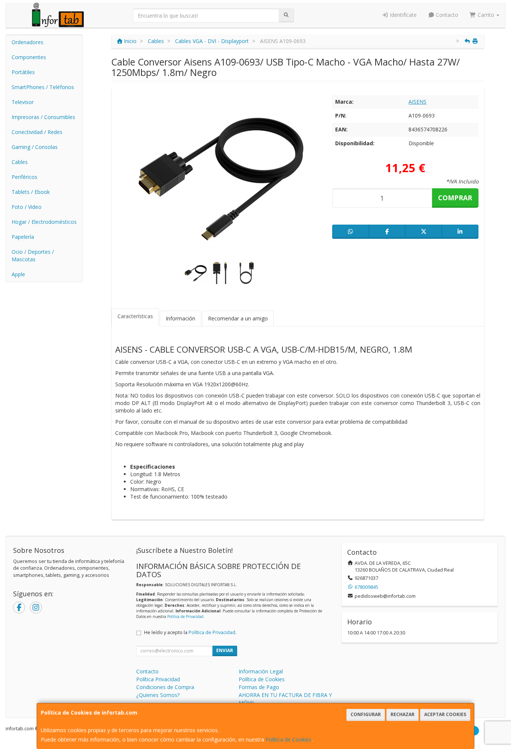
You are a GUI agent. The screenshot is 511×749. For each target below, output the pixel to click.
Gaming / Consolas (35, 146)
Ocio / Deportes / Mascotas (33, 255)
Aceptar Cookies (445, 714)
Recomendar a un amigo (238, 318)
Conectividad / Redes (37, 132)
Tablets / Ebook (31, 191)
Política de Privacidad (185, 616)
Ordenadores (27, 42)
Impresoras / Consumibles (43, 117)
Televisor (23, 102)
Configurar (366, 714)
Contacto (446, 14)
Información (180, 318)
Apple (18, 274)
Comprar (455, 197)
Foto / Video (27, 206)
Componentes (29, 57)
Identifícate (402, 14)
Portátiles (23, 72)
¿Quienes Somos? (158, 694)
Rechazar (402, 714)
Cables (20, 161)
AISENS (417, 101)
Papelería (23, 236)
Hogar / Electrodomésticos (44, 221)
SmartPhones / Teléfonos (43, 87)
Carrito (486, 14)
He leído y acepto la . (190, 632)
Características (135, 316)
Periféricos (24, 176)
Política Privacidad (158, 679)
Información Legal (261, 671)
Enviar (224, 650)
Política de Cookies (289, 739)
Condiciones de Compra (165, 687)
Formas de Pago (259, 687)
